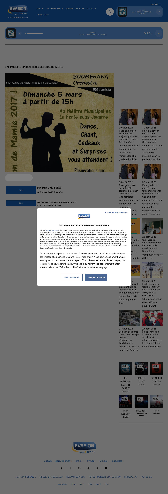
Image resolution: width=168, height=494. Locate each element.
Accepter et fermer (96, 277)
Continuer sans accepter (116, 212)
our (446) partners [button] (52, 230)
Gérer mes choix (71, 277)
